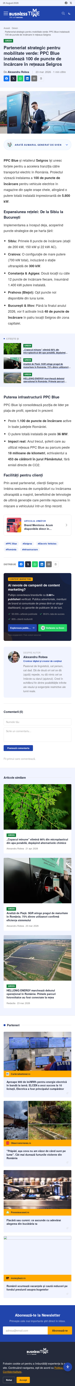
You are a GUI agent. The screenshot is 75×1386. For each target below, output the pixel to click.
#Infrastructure (30, 549)
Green (15, 28)
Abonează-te (60, 1330)
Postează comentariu (18, 748)
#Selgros (27, 543)
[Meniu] (6, 13)
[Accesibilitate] (67, 1367)
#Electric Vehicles (47, 543)
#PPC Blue (11, 543)
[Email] (34, 78)
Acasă (7, 28)
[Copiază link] (41, 78)
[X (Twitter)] (71, 3)
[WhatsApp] (20, 78)
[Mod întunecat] (69, 13)
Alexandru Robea (18, 72)
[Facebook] (66, 3)
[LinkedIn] (27, 78)
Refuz (9, 1380)
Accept (23, 1380)
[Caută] (63, 13)
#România (11, 549)
